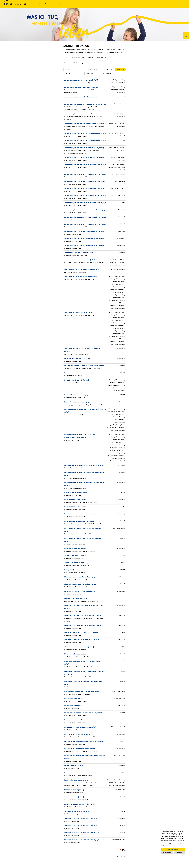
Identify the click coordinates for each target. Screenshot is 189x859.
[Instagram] (125, 857)
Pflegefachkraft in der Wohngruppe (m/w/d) (79, 748)
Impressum (66, 857)
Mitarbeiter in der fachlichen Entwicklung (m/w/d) (81, 640)
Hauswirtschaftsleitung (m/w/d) (75, 492)
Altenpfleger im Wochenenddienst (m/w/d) (79, 253)
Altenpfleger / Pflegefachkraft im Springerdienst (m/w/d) (84, 148)
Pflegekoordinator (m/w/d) (73, 766)
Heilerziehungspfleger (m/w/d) (75, 500)
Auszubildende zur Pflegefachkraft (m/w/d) (79, 312)
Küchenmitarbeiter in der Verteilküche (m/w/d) (80, 577)
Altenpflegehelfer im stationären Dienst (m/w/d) (81, 87)
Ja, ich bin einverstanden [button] (173, 849)
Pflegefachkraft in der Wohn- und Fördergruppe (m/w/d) (83, 741)
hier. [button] (168, 845)
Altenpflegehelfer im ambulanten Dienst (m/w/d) (81, 80)
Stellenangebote (38, 4)
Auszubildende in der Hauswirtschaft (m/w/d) (80, 260)
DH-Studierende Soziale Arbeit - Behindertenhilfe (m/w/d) (84, 366)
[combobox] (108, 69)
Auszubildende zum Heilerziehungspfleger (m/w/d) (81, 269)
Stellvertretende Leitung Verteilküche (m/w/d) (80, 804)
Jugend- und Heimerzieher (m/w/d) (76, 555)
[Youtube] (121, 857)
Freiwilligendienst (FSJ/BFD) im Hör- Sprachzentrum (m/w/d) (84, 465)
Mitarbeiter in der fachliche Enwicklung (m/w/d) (81, 633)
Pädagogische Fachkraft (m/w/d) (75, 654)
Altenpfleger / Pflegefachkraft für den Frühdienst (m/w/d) (84, 114)
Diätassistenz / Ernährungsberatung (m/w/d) (79, 373)
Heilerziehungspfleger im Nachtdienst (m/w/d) (80, 514)
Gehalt (51, 4)
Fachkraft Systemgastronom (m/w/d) (76, 395)
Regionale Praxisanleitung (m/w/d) (76, 780)
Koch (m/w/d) (69, 570)
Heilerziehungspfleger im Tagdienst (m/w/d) (79, 521)
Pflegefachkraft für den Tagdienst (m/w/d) (79, 720)
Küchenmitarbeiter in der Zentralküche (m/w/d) (80, 591)
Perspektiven (59, 4)
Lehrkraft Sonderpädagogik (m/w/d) (76, 598)
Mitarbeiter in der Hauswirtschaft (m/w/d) (79, 647)
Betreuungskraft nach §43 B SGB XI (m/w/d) (79, 359)
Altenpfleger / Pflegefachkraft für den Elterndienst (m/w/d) (85, 104)
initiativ (108, 57)
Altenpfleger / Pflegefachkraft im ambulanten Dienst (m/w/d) (85, 133)
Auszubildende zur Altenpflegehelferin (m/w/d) (80, 276)
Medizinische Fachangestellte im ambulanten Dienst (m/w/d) (84, 616)
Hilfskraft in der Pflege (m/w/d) (75, 548)
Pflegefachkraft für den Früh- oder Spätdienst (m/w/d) (83, 713)
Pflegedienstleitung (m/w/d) (74, 698)
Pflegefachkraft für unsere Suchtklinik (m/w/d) (80, 727)
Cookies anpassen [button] (167, 852)
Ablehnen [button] (179, 852)
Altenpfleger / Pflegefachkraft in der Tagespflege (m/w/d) (84, 231)
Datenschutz (75, 857)
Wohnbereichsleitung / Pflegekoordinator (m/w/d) (81, 818)
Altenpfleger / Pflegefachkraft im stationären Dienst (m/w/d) (85, 165)
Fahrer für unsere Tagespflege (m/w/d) (77, 402)
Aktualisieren (120, 69)
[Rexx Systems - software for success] (123, 849)
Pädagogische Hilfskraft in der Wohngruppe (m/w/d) (82, 691)
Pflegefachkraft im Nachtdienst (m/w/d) (78, 734)
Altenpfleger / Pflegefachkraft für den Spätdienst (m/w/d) (84, 124)
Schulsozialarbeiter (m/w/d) (74, 790)
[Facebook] (117, 857)
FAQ (46, 4)
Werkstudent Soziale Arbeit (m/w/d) (76, 811)
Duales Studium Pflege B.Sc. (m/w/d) (76, 380)
